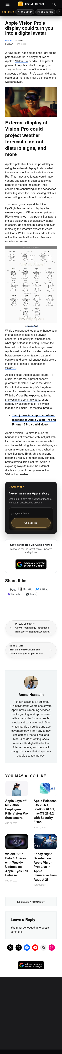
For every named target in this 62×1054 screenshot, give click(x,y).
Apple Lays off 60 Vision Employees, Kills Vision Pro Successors (16, 809)
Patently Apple (32, 326)
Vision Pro (21, 61)
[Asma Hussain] (31, 682)
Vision (8, 40)
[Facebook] (27, 947)
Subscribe (31, 522)
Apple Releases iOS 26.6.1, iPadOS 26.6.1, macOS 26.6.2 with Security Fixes (45, 811)
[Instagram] (52, 947)
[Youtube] (35, 947)
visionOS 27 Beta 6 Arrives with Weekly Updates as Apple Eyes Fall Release (16, 864)
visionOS (10, 368)
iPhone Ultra (25, 12)
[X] (19, 947)
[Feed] (43, 947)
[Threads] (10, 947)
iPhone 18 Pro (45, 12)
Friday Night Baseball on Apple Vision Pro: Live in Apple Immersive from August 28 (45, 866)
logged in (32, 927)
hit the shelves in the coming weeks (28, 397)
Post (13, 588)
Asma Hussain (31, 694)
